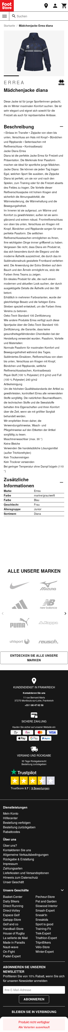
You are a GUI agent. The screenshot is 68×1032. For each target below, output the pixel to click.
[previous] (2, 613)
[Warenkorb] (64, 6)
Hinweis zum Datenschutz (20, 877)
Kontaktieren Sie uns (34, 692)
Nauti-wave (10, 947)
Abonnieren (34, 999)
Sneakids (42, 919)
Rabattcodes (11, 831)
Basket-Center (12, 896)
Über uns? (10, 845)
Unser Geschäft (13, 882)
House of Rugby (14, 933)
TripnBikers (43, 942)
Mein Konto (10, 813)
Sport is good (44, 924)
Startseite (9, 25)
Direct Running (13, 906)
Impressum (10, 863)
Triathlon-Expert (46, 938)
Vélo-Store (43, 947)
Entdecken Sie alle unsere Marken (34, 657)
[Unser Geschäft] (46, 6)
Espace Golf (11, 915)
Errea (14, 82)
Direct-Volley (11, 910)
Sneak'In (41, 915)
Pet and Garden (46, 901)
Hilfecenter (10, 818)
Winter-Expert (45, 951)
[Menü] (4, 16)
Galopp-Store (12, 919)
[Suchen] (14, 16)
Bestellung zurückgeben (34, 764)
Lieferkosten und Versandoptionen (26, 873)
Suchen (22, 16)
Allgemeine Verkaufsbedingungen (26, 854)
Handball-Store (13, 928)
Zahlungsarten (12, 868)
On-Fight (9, 951)
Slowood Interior (46, 906)
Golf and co (10, 924)
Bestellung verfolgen (17, 822)
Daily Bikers (11, 901)
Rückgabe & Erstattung (18, 859)
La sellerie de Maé (15, 938)
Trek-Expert (43, 933)
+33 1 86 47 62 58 (34, 705)
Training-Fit (43, 928)
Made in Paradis (14, 942)
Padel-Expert (12, 956)
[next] (65, 613)
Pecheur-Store (45, 896)
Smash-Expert (45, 910)
